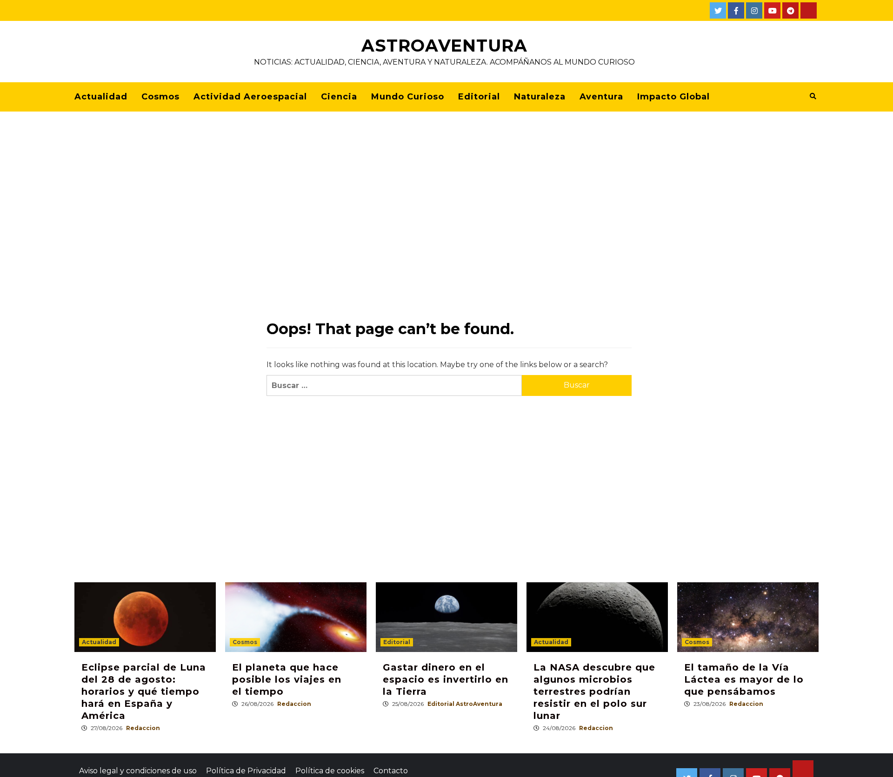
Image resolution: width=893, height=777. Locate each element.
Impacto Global (673, 97)
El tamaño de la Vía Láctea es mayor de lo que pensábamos (744, 679)
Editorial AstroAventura (464, 703)
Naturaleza (540, 97)
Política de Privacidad (246, 770)
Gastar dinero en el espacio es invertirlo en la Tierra (445, 679)
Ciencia (339, 97)
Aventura (601, 97)
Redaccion (143, 727)
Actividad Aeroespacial (250, 97)
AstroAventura (444, 45)
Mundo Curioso (407, 97)
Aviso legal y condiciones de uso (138, 770)
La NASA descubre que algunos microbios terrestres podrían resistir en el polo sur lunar (594, 691)
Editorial (479, 97)
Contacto (390, 770)
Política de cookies (329, 770)
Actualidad (100, 97)
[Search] (813, 96)
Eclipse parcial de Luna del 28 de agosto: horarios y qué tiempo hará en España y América (143, 691)
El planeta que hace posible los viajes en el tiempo (286, 679)
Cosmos (160, 97)
